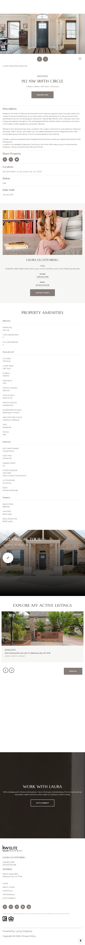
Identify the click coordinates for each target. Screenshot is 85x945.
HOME (5, 884)
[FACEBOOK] (5, 907)
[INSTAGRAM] (11, 907)
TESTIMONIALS (9, 895)
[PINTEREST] (23, 907)
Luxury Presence (24, 931)
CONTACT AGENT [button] (42, 293)
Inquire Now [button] (42, 95)
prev (39, 59)
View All (73, 671)
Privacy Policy (29, 936)
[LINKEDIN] (17, 907)
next (45, 59)
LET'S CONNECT (9, 898)
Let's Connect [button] (42, 803)
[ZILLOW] (29, 907)
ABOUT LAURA (8, 887)
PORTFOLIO (8, 891)
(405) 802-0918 (42, 277)
